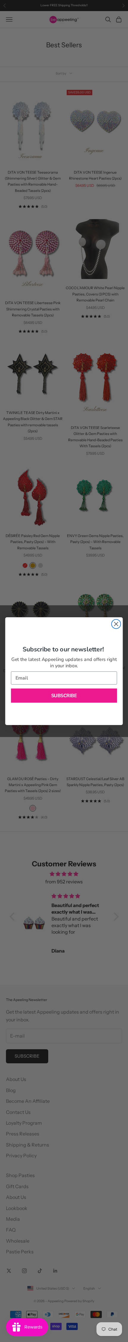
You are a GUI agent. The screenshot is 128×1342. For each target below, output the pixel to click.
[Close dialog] (116, 624)
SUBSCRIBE (64, 695)
